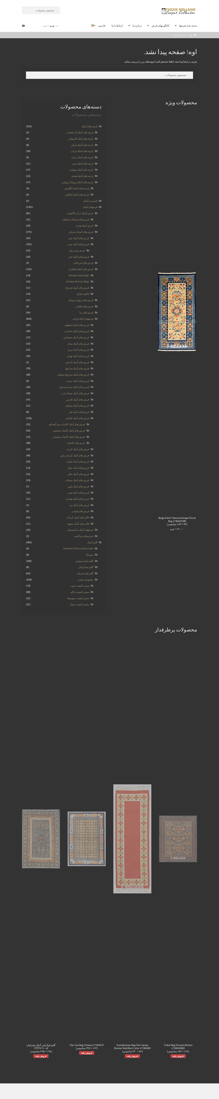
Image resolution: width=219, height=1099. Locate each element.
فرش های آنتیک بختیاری (76, 331)
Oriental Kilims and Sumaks (78, 548)
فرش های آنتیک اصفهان (76, 325)
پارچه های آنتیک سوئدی (81, 169)
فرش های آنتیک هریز (78, 492)
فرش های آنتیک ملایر (78, 474)
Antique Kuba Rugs (79, 275)
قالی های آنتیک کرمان (78, 517)
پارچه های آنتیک (89, 126)
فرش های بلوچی (80, 511)
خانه (190, 35)
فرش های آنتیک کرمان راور (75, 455)
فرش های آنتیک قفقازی (81, 269)
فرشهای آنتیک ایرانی (82, 318)
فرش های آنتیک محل (78, 467)
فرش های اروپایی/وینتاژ (80, 300)
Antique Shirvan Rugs (77, 281)
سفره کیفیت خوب (79, 585)
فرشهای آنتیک (90, 206)
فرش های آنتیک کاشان (77, 418)
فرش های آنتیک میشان (77, 480)
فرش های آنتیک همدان (77, 498)
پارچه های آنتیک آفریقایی (80, 138)
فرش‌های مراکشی (83, 536)
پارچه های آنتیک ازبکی (82, 144)
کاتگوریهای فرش (160, 25)
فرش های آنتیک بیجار (78, 343)
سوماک (89, 554)
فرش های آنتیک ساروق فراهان (73, 374)
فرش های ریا (86, 312)
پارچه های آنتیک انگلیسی (76, 188)
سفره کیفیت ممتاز (79, 604)
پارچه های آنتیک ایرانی (82, 151)
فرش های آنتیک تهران (78, 356)
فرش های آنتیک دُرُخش (77, 362)
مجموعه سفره (85, 579)
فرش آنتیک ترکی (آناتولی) (80, 213)
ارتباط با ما (117, 25)
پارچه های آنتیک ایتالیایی (77, 194)
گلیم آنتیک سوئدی (84, 561)
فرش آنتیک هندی (84, 225)
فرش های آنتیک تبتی (78, 238)
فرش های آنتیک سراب (77, 380)
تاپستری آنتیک (90, 200)
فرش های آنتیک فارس (77, 399)
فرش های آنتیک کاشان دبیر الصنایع (67, 424)
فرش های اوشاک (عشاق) (75, 219)
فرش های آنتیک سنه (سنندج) (74, 387)
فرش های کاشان (76, 442)
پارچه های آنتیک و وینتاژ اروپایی (77, 182)
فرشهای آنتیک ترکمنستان (80, 529)
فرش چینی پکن (77, 250)
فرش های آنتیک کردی (78, 449)
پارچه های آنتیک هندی (82, 175)
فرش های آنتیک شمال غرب (75, 393)
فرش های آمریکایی (83, 262)
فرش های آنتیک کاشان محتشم (69, 430)
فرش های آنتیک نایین (78, 486)
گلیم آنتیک (92, 542)
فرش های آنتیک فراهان (77, 405)
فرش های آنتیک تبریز (78, 349)
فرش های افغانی (84, 306)
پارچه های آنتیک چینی (82, 163)
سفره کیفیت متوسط (78, 598)
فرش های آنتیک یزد (79, 505)
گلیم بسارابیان (85, 567)
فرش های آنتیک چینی (78, 244)
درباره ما (137, 25)
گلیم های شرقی (85, 573)
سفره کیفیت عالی (79, 592)
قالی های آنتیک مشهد (78, 523)
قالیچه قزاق (83, 293)
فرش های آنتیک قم (79, 411)
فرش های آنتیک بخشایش (76, 337)
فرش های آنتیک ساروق (77, 368)
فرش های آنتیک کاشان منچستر (69, 436)
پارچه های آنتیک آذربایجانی (80, 132)
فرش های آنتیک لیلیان (78, 461)
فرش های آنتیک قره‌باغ (77, 287)
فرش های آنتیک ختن (78, 256)
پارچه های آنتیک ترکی (82, 157)
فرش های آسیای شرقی (80, 231)
